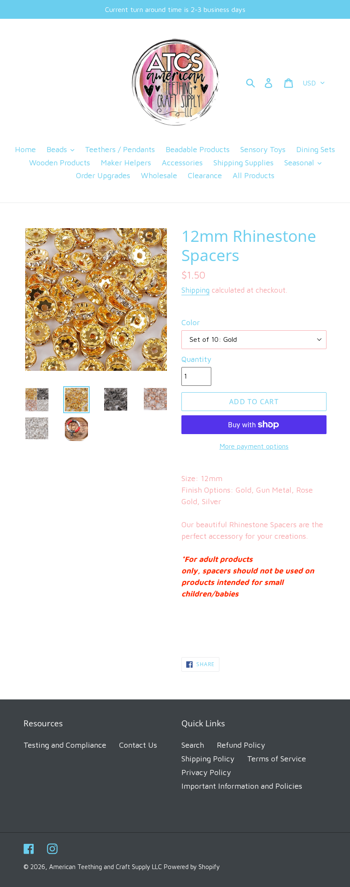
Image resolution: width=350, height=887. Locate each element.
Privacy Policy (206, 772)
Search (192, 744)
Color (190, 322)
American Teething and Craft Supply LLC (105, 866)
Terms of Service (276, 758)
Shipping (195, 290)
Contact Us (138, 744)
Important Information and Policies (241, 785)
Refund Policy (241, 744)
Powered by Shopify (192, 866)
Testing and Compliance (64, 744)
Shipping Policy (207, 758)
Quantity (196, 359)
